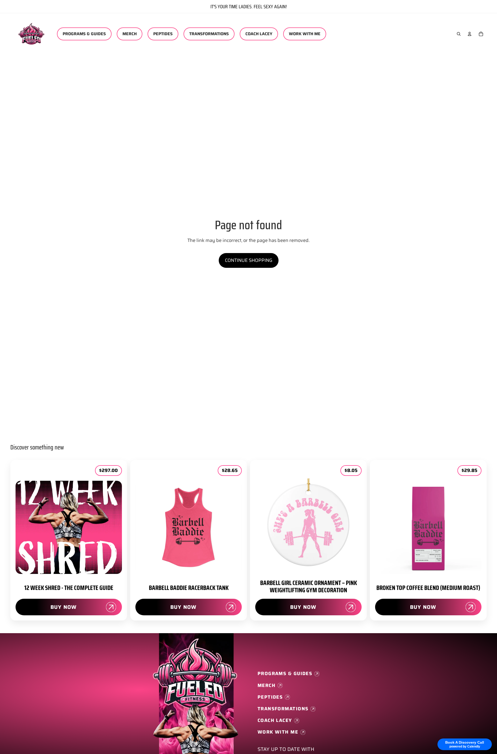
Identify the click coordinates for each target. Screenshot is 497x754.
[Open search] (458, 34)
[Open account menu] (469, 34)
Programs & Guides (285, 673)
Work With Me (278, 732)
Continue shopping (248, 260)
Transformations (283, 709)
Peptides (270, 697)
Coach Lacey (275, 720)
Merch (266, 685)
